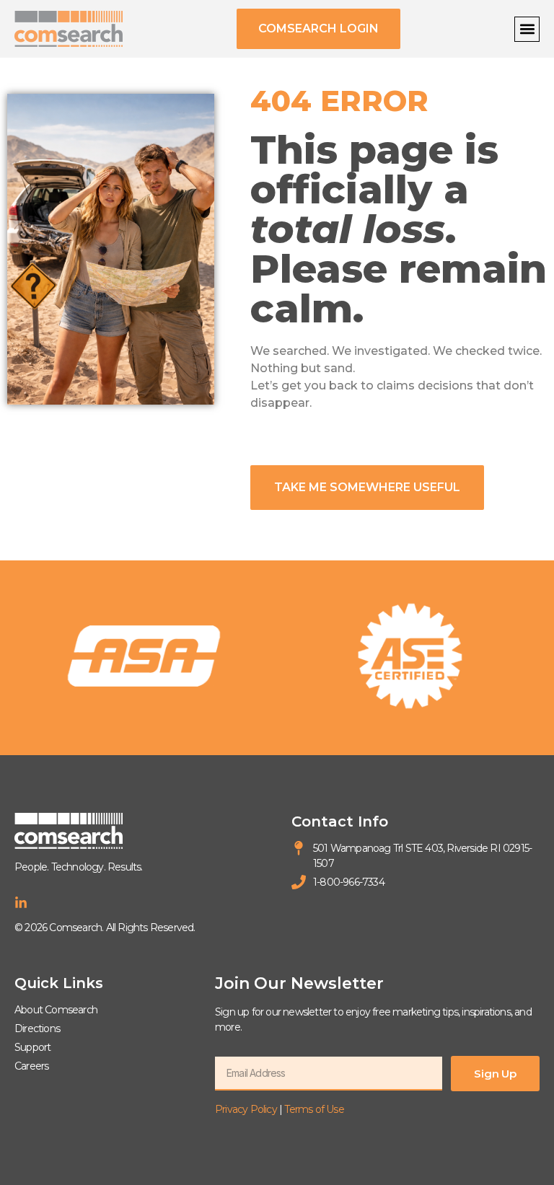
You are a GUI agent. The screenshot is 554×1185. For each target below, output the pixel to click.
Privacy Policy (246, 1109)
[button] (527, 29)
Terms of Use (313, 1109)
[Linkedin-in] (20, 903)
